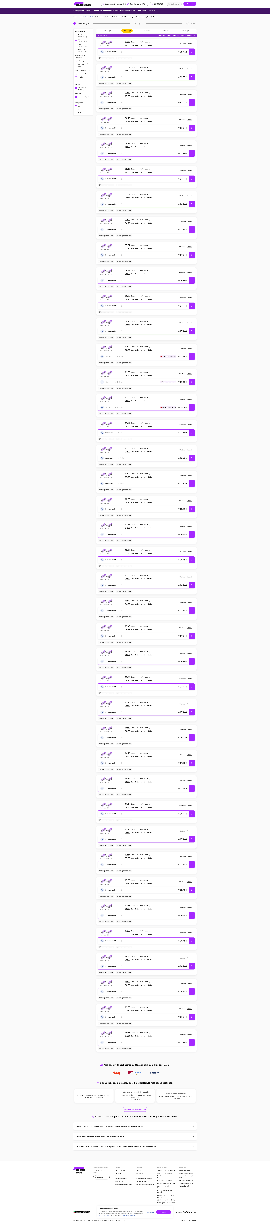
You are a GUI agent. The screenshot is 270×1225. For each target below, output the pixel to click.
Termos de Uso (120, 1220)
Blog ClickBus (119, 1181)
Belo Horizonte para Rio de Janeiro (165, 1196)
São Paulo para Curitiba (164, 1173)
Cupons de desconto (142, 1181)
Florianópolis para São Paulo (166, 1203)
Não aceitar (150, 1212)
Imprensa (118, 1173)
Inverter (152, 11)
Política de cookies (104, 1215)
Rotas (92, 17)
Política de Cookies (108, 1220)
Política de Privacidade (94, 1220)
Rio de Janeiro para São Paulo (166, 1183)
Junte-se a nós (119, 1187)
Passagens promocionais (144, 1179)
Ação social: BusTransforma (123, 1184)
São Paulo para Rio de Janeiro (166, 1170)
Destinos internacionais (186, 1180)
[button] (189, 43)
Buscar (189, 4)
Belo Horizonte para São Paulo (164, 1177)
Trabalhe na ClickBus (121, 1179)
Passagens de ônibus (80, 17)
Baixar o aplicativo (120, 1176)
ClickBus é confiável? (185, 1186)
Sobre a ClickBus (120, 1170)
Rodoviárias (139, 1173)
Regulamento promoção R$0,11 (186, 1177)
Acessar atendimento (99, 1177)
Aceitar (163, 1212)
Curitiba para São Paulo (164, 1180)
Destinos (139, 1170)
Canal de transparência (186, 1183)
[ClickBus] (82, 4)
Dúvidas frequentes (185, 1170)
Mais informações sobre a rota (135, 1109)
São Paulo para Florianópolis (166, 1200)
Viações (138, 1176)
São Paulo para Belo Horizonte (163, 1187)
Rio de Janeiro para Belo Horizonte (164, 1192)
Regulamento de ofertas (186, 1173)
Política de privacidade (128, 1215)
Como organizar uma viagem (145, 1184)
